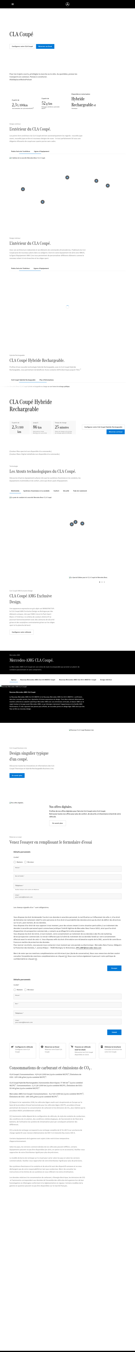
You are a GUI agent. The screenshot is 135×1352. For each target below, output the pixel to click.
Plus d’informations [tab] (47, 380)
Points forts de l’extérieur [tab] (20, 151)
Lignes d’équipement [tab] (41, 151)
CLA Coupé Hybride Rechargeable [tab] (23, 380)
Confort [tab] (56, 491)
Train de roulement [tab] (80, 491)
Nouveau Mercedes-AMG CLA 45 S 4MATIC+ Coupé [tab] (77, 680)
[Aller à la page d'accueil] (68, 4)
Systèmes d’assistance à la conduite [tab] (36, 491)
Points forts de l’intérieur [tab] (20, 268)
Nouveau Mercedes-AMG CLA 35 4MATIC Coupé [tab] (37, 680)
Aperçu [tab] (13, 680)
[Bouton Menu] (12, 4)
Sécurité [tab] (66, 491)
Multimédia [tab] (15, 491)
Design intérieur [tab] (106, 680)
